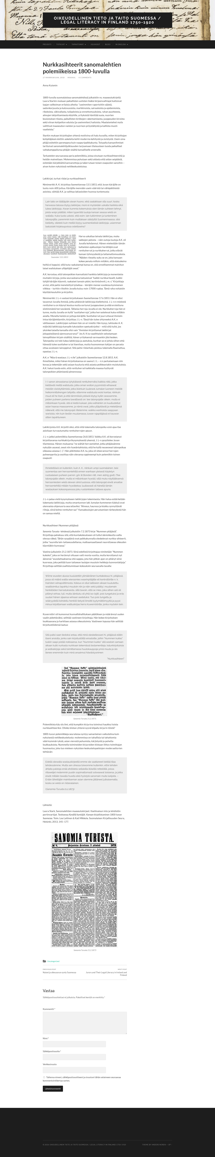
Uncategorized (53, 961)
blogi (107, 44)
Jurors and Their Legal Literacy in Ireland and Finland (106, 972)
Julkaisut (95, 44)
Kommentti (49, 1009)
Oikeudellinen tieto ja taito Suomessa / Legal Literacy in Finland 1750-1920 (107, 20)
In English (120, 44)
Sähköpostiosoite (52, 1051)
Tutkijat (60, 44)
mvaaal (72, 77)
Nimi (46, 1038)
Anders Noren (159, 1145)
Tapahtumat (78, 44)
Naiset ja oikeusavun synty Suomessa (59, 971)
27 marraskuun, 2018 (54, 77)
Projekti (47, 44)
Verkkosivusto (50, 1064)
